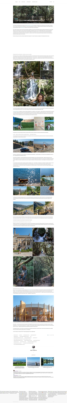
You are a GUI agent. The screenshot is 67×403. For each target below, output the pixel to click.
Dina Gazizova (16, 21)
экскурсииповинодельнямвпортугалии (19, 344)
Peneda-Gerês (22, 27)
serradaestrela (16, 336)
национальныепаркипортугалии (18, 340)
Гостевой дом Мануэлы (16, 111)
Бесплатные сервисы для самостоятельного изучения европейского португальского (19, 367)
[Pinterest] (51, 21)
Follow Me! (34, 395)
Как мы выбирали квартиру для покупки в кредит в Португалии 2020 (47, 367)
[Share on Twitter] (50, 21)
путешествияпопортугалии (28, 340)
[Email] (52, 21)
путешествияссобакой (36, 340)
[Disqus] (33, 378)
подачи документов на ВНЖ (29, 25)
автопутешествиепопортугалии (24, 336)
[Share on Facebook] (49, 21)
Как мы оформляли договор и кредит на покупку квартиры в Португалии (33, 367)
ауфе (30, 336)
